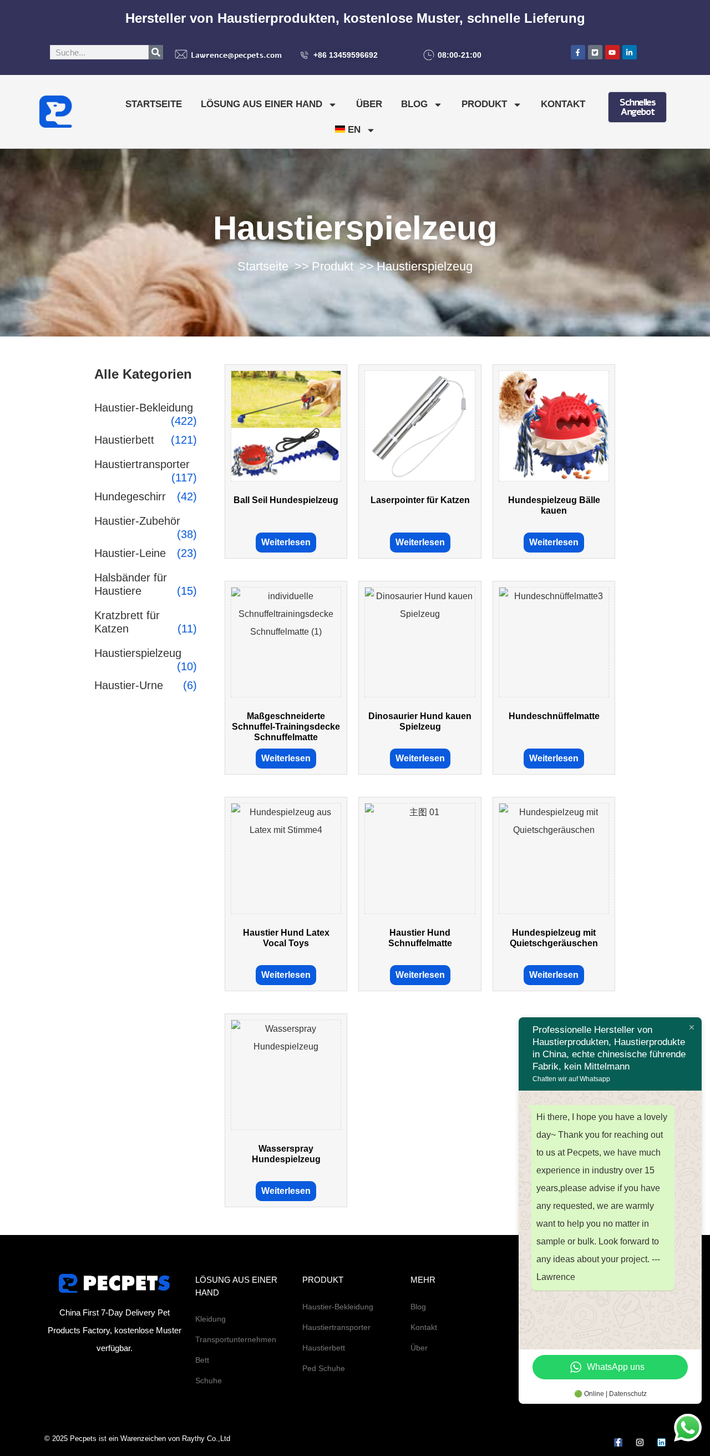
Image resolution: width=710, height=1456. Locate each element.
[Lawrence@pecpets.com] (181, 54)
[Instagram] (640, 1442)
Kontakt (563, 104)
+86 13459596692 (345, 55)
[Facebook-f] (618, 1442)
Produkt (484, 104)
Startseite (153, 104)
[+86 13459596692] (304, 55)
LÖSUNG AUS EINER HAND (261, 104)
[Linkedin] (661, 1442)
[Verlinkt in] (629, 52)
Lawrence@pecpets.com (236, 55)
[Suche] (156, 52)
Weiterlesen (286, 542)
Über (369, 104)
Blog (414, 104)
